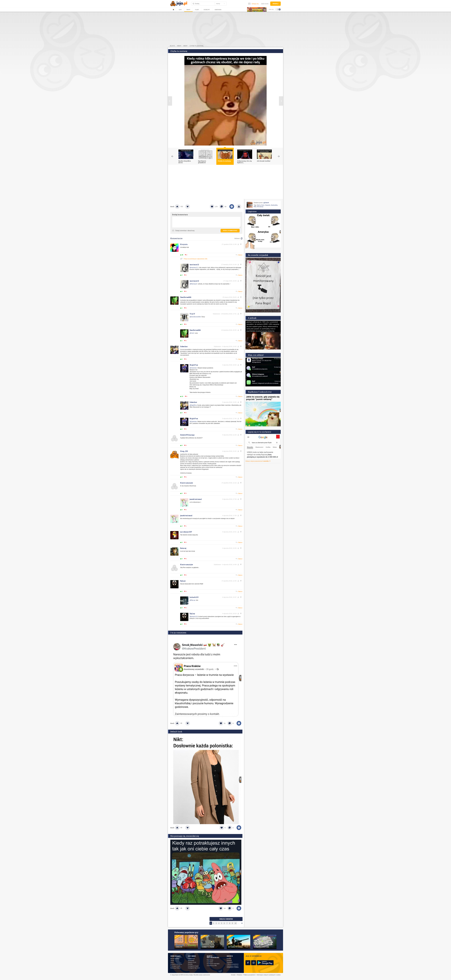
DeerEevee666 (185, 297)
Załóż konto (264, 4)
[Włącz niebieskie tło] (280, 9)
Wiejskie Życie (192, 962)
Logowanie (210, 961)
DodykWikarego (187, 435)
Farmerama (191, 958)
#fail (255, 206)
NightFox (194, 365)
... (238, 923)
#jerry (259, 205)
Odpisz (240, 255)
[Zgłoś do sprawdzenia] (238, 206)
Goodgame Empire (193, 966)
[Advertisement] (225, 182)
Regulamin (230, 962)
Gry (180, 9)
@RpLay (192, 600)
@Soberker (193, 368)
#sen (262, 205)
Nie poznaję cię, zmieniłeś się (184, 836)
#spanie (267, 205)
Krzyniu (184, 244)
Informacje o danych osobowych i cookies (233, 966)
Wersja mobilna (174, 958)
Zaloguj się (255, 4)
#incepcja (260, 206)
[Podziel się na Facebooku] (231, 206)
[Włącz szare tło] (278, 9)
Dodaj (275, 4)
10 (235, 923)
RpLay (183, 581)
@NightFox (193, 405)
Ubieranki (218, 9)
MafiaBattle (191, 960)
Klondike (190, 964)
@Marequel (193, 284)
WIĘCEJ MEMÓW (226, 919)
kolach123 (194, 597)
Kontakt (229, 958)
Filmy (197, 9)
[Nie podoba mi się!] (190, 206)
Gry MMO (192, 956)
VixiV (192, 314)
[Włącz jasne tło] (276, 9)
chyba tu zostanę (196, 46)
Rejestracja (210, 960)
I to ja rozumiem (178, 632)
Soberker (184, 346)
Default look (176, 731)
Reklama (229, 960)
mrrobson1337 (186, 532)
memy (179, 46)
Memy (188, 9)
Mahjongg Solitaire (175, 968)
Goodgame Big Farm (194, 968)
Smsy (172, 962)
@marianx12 (194, 267)
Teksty (172, 960)
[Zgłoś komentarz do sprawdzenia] (238, 244)
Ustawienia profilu (212, 965)
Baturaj (183, 548)
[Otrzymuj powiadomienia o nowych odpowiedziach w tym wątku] (241, 244)
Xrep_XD (184, 451)
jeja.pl (172, 46)
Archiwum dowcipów (176, 964)
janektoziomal (196, 499)
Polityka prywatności (232, 964)
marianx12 (194, 264)
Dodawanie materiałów (213, 963)
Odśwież (237, 238)
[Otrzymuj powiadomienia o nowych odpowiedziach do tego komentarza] (241, 264)
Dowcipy (207, 9)
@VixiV (192, 333)
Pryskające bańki (175, 966)
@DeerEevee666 (195, 317)
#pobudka (274, 205)
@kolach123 (194, 616)
